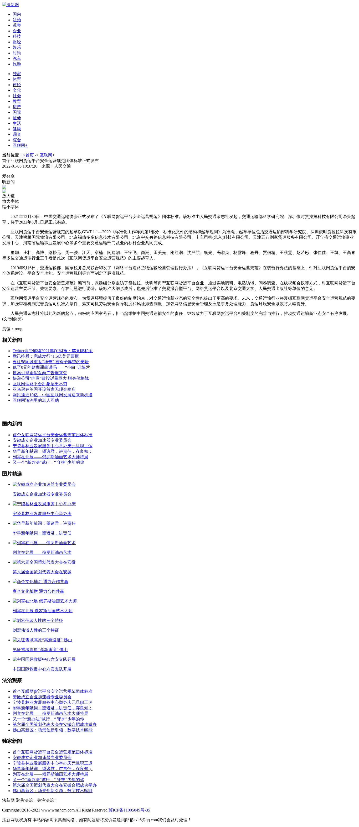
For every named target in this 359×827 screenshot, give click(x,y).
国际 (17, 112)
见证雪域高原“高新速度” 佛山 (40, 649)
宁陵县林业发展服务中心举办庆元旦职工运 (53, 446)
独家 (17, 73)
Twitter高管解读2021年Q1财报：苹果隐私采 (53, 351)
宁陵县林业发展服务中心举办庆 (42, 513)
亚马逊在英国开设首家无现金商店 (44, 389)
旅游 (17, 64)
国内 (17, 14)
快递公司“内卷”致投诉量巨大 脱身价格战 (51, 378)
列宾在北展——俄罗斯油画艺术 (42, 552)
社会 (17, 95)
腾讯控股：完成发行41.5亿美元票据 (46, 356)
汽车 (17, 58)
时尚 (17, 53)
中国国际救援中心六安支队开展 (42, 669)
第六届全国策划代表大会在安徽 (42, 572)
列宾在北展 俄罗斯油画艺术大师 (43, 610)
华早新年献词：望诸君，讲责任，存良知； (53, 451)
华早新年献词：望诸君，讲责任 (42, 533)
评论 (17, 84)
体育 (17, 79)
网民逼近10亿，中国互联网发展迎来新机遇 (53, 395)
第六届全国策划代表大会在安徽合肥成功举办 (55, 724)
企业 (17, 31)
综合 (17, 140)
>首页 (28, 155)
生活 (17, 123)
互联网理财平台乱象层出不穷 (40, 384)
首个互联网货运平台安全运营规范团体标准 (53, 435)
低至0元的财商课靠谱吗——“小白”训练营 (51, 367)
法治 (17, 20)
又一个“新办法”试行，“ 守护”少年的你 (48, 462)
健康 (17, 129)
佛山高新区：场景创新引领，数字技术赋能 (53, 730)
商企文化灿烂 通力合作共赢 (38, 591)
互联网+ (20, 145)
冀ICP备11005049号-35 (129, 810)
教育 (17, 101)
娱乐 (17, 47)
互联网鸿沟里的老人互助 (36, 400)
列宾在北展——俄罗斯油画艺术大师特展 (50, 457)
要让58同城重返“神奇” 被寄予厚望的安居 (51, 362)
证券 (17, 118)
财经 (17, 42)
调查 (17, 134)
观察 (17, 25)
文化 (17, 90)
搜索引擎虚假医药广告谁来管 (40, 373)
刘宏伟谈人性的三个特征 (36, 630)
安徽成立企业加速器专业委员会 (42, 440)
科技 (17, 36)
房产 (17, 107)
